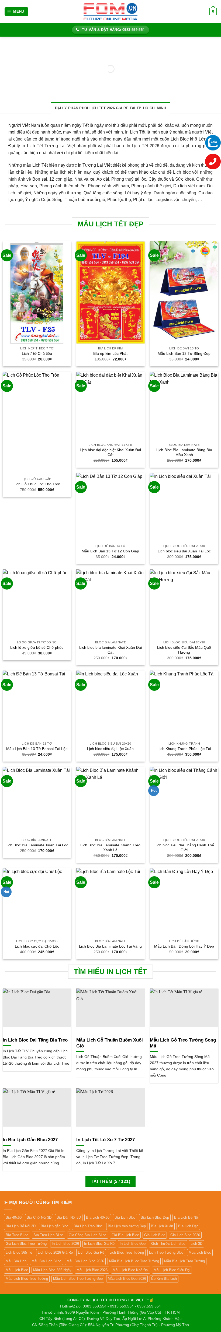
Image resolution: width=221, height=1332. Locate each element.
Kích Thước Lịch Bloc (168, 1244)
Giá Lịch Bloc (154, 1235)
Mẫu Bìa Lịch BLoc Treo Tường (134, 1261)
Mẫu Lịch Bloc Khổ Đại (131, 1270)
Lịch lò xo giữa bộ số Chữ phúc (36, 647)
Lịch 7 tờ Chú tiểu (37, 353)
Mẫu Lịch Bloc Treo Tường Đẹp (78, 1279)
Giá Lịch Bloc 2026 (185, 1235)
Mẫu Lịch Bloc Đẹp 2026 (127, 1279)
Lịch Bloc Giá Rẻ (91, 1252)
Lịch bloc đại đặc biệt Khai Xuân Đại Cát (110, 452)
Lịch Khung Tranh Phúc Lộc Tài (184, 748)
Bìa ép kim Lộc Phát (110, 353)
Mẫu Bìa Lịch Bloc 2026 (85, 1261)
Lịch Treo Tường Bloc (166, 1252)
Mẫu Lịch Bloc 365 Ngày (52, 1270)
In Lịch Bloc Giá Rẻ (99, 1244)
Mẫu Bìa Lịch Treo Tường (184, 1261)
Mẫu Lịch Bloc (17, 1270)
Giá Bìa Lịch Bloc (125, 1235)
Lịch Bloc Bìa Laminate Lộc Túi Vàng (110, 946)
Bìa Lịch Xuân (162, 1226)
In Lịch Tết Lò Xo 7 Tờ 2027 (105, 1139)
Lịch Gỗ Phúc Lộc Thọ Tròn (36, 484)
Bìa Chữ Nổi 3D (39, 1217)
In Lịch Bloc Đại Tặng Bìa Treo (35, 1040)
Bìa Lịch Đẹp (188, 1226)
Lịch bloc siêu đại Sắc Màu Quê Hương (184, 650)
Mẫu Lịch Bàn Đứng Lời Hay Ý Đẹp (184, 946)
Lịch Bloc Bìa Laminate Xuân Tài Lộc (36, 845)
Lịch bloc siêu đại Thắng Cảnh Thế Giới (184, 847)
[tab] (110, 108)
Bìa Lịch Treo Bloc (88, 1226)
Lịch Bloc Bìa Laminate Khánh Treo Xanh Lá (110, 847)
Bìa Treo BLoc (17, 1235)
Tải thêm (110, 1181)
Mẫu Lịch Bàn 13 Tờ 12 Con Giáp (110, 551)
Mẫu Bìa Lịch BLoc (46, 1261)
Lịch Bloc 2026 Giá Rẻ (55, 1252)
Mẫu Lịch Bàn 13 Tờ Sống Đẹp (184, 353)
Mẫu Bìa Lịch (16, 1261)
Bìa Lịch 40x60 (97, 1217)
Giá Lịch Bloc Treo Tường (26, 1244)
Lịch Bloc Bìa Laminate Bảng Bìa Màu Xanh (184, 452)
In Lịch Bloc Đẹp (133, 1244)
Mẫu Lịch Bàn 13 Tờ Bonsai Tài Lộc (36, 748)
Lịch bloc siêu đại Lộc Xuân (110, 748)
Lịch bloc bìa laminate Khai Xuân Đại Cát (110, 650)
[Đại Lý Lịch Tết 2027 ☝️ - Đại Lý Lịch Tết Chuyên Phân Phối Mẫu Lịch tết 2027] (110, 11)
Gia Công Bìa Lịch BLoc (87, 1235)
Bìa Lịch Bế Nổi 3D (21, 1226)
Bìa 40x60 (14, 1217)
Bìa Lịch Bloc (125, 1217)
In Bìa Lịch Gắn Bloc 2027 (30, 1139)
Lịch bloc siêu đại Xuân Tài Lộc (184, 551)
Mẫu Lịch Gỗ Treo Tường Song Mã (183, 1043)
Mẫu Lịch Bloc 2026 (92, 1270)
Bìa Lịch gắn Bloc (54, 1226)
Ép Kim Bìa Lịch (164, 1279)
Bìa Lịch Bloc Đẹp (155, 1217)
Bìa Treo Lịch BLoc (48, 1235)
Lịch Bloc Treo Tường (126, 1252)
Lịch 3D (196, 1244)
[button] (17, 11)
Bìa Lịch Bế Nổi (186, 1217)
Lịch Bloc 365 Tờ (19, 1252)
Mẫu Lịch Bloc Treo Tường (27, 1279)
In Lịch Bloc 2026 (65, 1244)
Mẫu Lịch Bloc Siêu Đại (172, 1270)
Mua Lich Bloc (200, 1252)
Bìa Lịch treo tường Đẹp (127, 1226)
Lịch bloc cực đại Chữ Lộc (37, 946)
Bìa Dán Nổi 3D (69, 1217)
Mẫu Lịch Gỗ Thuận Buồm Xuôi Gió (109, 1043)
